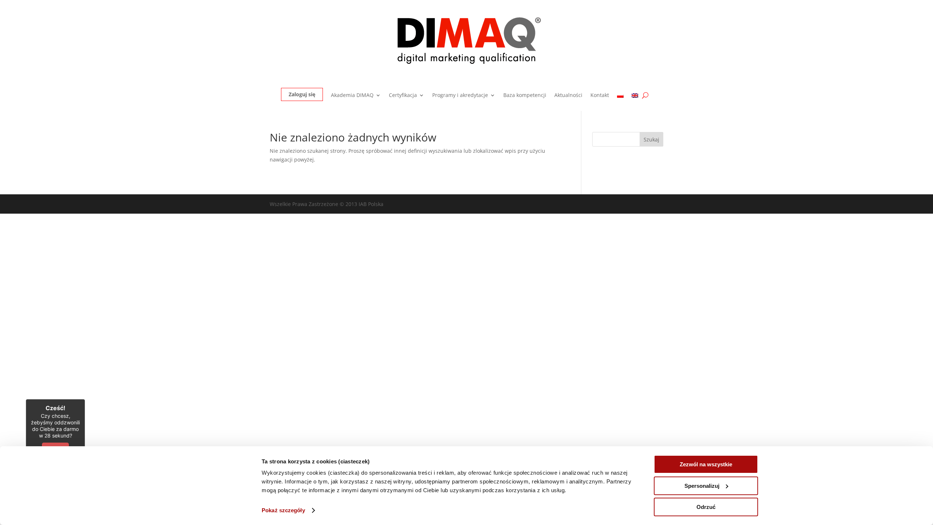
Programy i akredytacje (460, 95)
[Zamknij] (85, 399)
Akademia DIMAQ (352, 95)
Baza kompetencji (524, 95)
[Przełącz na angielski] (635, 97)
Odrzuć (705, 507)
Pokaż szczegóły (283, 510)
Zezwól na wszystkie (706, 464)
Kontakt (599, 95)
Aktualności (568, 95)
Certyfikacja (403, 95)
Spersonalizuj (701, 486)
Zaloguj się (302, 94)
